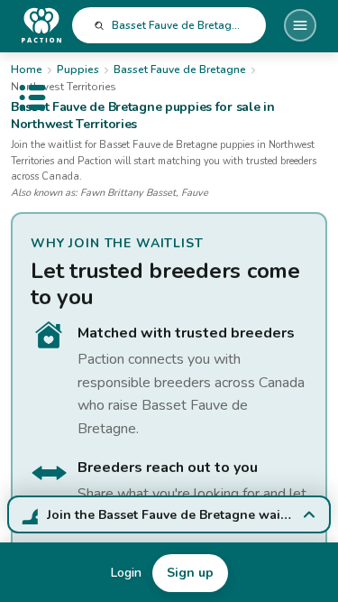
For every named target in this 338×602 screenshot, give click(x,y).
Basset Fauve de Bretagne (180, 69)
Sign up (190, 572)
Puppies (78, 69)
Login (126, 572)
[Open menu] (300, 25)
